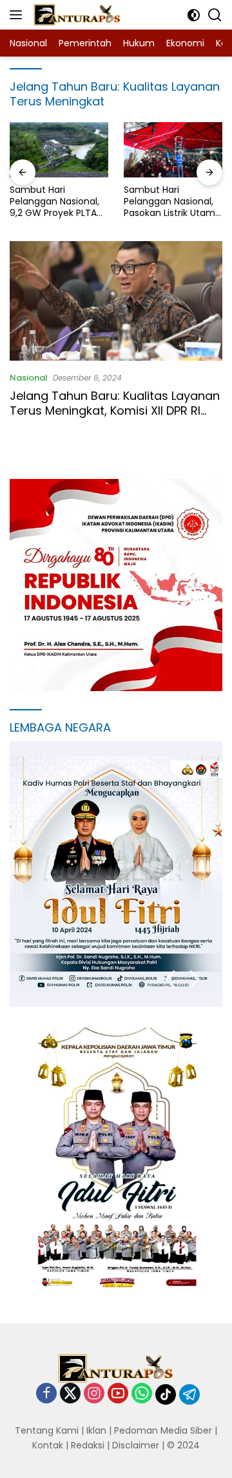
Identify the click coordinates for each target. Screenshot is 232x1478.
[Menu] (18, 15)
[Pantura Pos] (75, 15)
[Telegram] (189, 1394)
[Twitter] (70, 1394)
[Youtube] (118, 1394)
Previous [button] (170, 979)
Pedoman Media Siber (163, 1430)
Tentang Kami (47, 1430)
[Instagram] (94, 1394)
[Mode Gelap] (193, 15)
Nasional (29, 378)
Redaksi (87, 1445)
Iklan (96, 1430)
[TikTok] (165, 1394)
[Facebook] (46, 1394)
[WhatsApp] (141, 1394)
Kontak (47, 1445)
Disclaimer (135, 1445)
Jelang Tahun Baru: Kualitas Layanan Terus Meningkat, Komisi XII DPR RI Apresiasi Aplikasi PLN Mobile (115, 411)
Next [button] (195, 979)
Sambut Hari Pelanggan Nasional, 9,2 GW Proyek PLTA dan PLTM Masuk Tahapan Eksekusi (54, 201)
